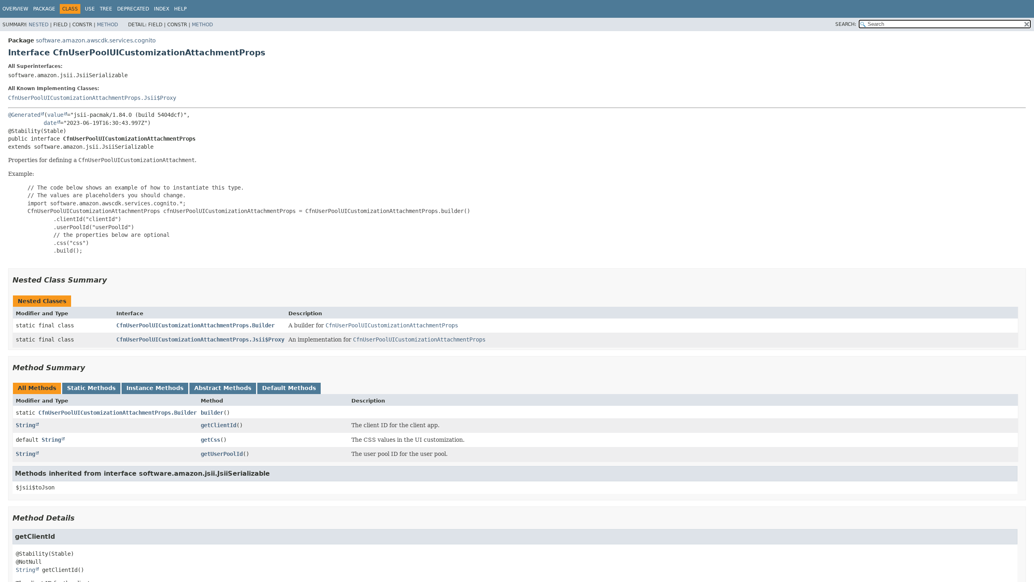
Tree (106, 9)
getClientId (218, 425)
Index (161, 9)
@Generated (24, 115)
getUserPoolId (222, 454)
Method (107, 24)
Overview (15, 9)
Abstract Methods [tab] (222, 388)
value (55, 115)
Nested (38, 24)
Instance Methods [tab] (154, 388)
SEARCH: (845, 24)
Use (90, 9)
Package (44, 9)
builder (212, 412)
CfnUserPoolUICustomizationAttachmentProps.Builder (195, 325)
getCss (210, 439)
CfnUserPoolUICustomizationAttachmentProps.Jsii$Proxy (92, 98)
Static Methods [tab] (91, 388)
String (25, 425)
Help (180, 9)
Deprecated (133, 9)
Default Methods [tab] (289, 388)
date (50, 123)
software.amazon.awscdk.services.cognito (96, 40)
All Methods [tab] (37, 388)
